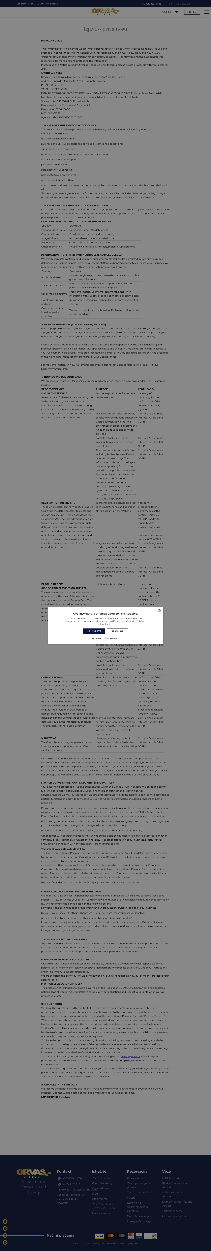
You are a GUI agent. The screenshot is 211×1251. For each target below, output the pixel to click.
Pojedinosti (105, 624)
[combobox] (159, 610)
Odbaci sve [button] (117, 631)
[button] (105, 638)
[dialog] (105, 625)
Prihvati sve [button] (94, 631)
